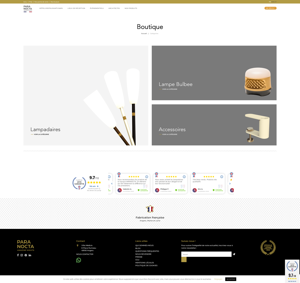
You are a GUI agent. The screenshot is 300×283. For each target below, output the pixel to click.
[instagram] (22, 255)
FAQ (30, 2)
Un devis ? (270, 8)
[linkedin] (30, 255)
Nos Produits (131, 8)
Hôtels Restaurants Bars (51, 8)
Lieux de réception (76, 8)
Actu (25, 2)
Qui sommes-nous (144, 245)
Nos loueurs (55, 2)
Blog (138, 248)
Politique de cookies (146, 265)
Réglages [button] (218, 279)
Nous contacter (84, 254)
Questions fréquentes (147, 251)
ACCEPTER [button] (231, 279)
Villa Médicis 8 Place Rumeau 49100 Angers (88, 248)
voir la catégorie (41, 134)
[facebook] (18, 255)
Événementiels (96, 8)
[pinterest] (26, 255)
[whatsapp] (78, 260)
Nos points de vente (41, 2)
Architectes (114, 8)
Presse (138, 257)
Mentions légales (144, 263)
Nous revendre (143, 254)
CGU (137, 260)
